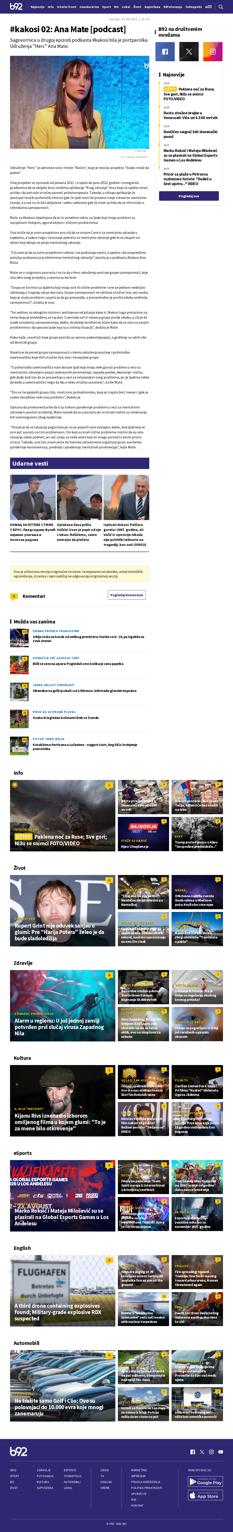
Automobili (72, 1482)
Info (13, 1470)
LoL (178, 1175)
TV (102, 1476)
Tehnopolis (72, 1476)
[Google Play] (205, 1482)
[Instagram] (213, 51)
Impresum (138, 1476)
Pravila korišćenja (145, 1482)
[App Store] (205, 1495)
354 (25, 739)
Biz (12, 1482)
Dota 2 (127, 1175)
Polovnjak (24, 1394)
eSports (70, 1470)
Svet (125, 795)
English (21, 1299)
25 (24, 712)
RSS (133, 1500)
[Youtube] (220, 1452)
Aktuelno (183, 1212)
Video (105, 1470)
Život (14, 1488)
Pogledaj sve (189, 196)
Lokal (68, 1488)
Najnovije (38, 7)
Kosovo (182, 795)
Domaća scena (27, 1204)
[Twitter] (189, 51)
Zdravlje (44, 1470)
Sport (14, 1476)
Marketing (139, 1470)
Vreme (105, 1488)
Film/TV (181, 1080)
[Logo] (16, 7)
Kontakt (137, 1506)
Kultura (43, 1482)
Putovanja (45, 1476)
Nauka (180, 890)
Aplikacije (139, 1494)
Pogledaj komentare (126, 595)
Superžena (45, 1488)
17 (24, 685)
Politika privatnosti (146, 1488)
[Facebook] (165, 51)
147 (25, 631)
